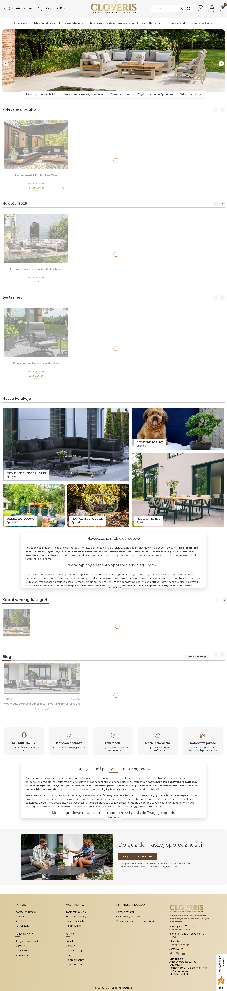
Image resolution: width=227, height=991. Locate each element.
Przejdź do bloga (196, 656)
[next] (221, 63)
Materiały (20, 946)
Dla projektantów (75, 959)
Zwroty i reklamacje (26, 912)
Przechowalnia (74, 925)
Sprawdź (12, 476)
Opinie (69, 946)
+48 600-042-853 (179, 929)
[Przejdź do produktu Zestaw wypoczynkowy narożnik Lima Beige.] (36, 238)
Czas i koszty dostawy (128, 916)
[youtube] (183, 954)
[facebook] (170, 954)
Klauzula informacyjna (77, 916)
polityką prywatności (168, 866)
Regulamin (151, 863)
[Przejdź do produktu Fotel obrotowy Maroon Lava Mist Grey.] (36, 332)
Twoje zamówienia (76, 912)
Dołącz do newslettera (137, 856)
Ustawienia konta (75, 921)
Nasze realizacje (74, 950)
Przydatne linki (74, 964)
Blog (68, 955)
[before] (5, 63)
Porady (9, 699)
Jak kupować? (23, 925)
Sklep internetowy (112, 988)
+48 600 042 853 (54, 8)
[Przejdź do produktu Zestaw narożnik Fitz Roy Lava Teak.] (36, 144)
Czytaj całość (42, 709)
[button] (188, 8)
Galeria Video (22, 950)
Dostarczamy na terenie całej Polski (135, 921)
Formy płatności (125, 912)
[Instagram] (177, 954)
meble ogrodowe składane (85, 795)
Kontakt (19, 916)
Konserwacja (22, 955)
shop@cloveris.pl (22, 8)
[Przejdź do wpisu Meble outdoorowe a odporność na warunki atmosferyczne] (42, 678)
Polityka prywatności (26, 941)
